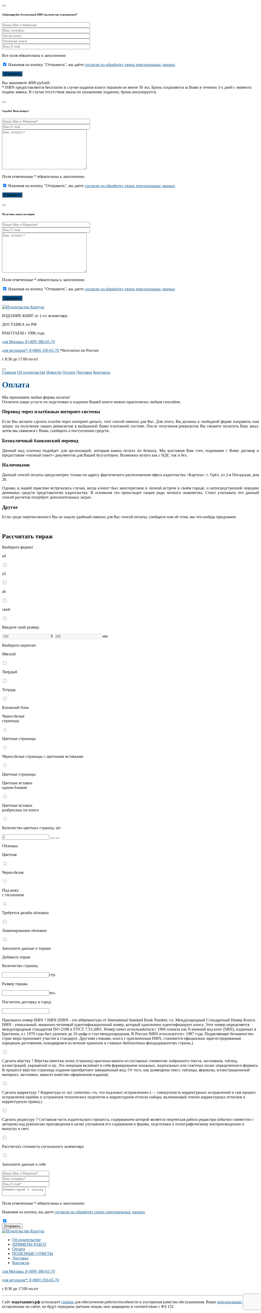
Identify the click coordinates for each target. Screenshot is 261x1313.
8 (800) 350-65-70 (31, 350)
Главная (9, 372)
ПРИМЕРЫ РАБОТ (29, 1244)
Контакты (101, 372)
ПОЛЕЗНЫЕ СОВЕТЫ (32, 1253)
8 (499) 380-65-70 (28, 342)
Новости (53, 372)
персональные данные (236, 1302)
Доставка (84, 372)
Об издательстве (31, 372)
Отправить (12, 1226)
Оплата (68, 372)
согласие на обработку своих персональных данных (130, 64)
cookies (67, 1302)
